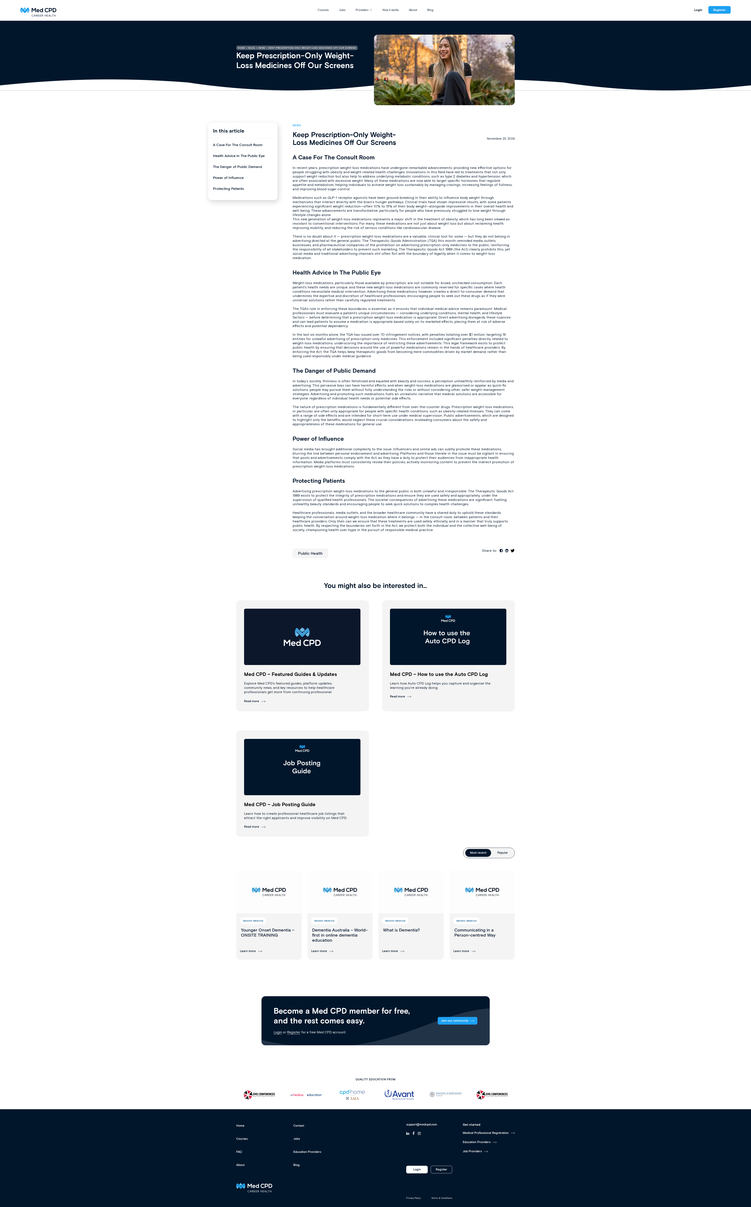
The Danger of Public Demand (237, 167)
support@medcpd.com (421, 1124)
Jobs (342, 10)
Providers (362, 10)
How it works (391, 10)
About (413, 10)
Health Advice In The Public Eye (239, 156)
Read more (251, 701)
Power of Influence (228, 178)
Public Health (310, 553)
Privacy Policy (413, 1198)
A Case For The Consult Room (237, 145)
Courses (323, 10)
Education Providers (307, 1152)
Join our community (454, 1021)
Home (240, 1126)
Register (719, 10)
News (297, 125)
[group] (269, 914)
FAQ (239, 1152)
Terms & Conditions (441, 1198)
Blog (430, 10)
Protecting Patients (228, 189)
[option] (259, 1095)
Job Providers (472, 1151)
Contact (298, 1126)
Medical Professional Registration (486, 1133)
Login (698, 10)
